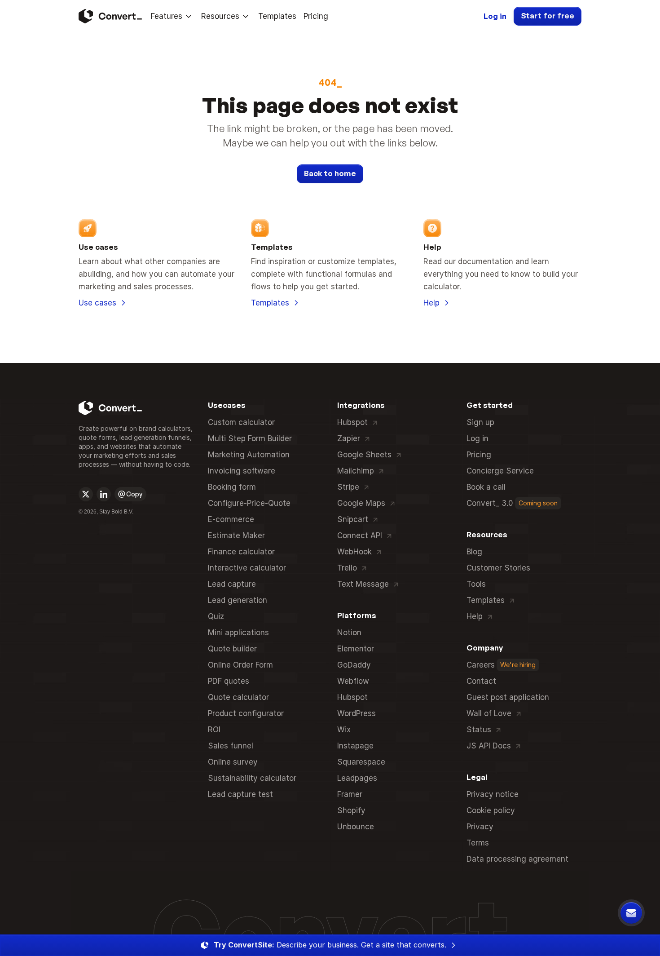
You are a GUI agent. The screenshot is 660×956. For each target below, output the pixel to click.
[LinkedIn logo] (103, 494)
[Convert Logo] (109, 16)
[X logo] (85, 494)
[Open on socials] (86, 494)
